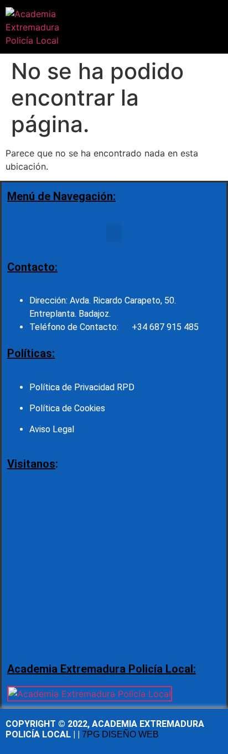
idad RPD (116, 387)
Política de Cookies (67, 408)
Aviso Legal (51, 429)
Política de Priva (61, 387)
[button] (109, 27)
